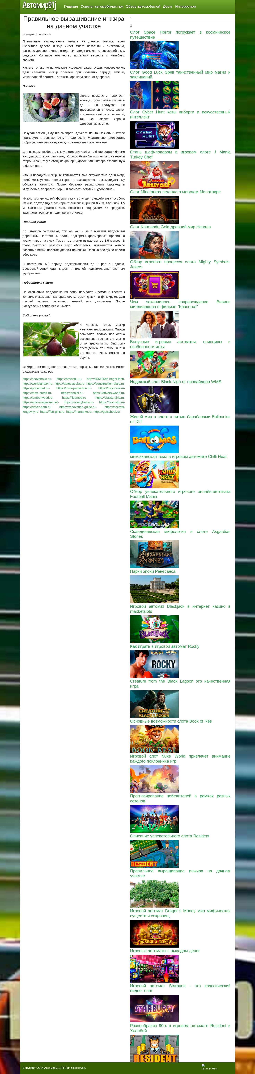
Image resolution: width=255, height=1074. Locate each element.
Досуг (168, 6)
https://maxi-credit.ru (37, 393)
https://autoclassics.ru (69, 383)
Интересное (185, 6)
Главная (71, 6)
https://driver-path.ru (36, 407)
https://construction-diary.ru (105, 383)
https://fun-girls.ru (52, 411)
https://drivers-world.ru (108, 393)
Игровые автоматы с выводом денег (165, 950)
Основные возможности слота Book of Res (171, 721)
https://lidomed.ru (74, 397)
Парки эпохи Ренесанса (152, 571)
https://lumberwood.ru (38, 397)
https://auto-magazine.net (40, 402)
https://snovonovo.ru (37, 379)
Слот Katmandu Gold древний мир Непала (170, 226)
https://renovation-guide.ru (77, 407)
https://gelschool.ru (107, 411)
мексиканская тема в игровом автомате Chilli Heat (178, 456)
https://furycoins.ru (111, 388)
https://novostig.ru (111, 402)
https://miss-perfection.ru (73, 388)
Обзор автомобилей (143, 6)
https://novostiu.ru (69, 379)
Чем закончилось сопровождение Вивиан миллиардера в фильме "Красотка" (180, 304)
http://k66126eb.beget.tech (105, 379)
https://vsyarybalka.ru (78, 402)
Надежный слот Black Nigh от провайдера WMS (175, 381)
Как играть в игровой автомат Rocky (164, 646)
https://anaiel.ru (72, 393)
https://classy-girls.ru (109, 397)
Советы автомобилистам (101, 6)
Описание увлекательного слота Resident (169, 836)
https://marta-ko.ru (79, 411)
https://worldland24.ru (37, 383)
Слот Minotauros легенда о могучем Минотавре (175, 191)
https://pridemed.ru (36, 388)
